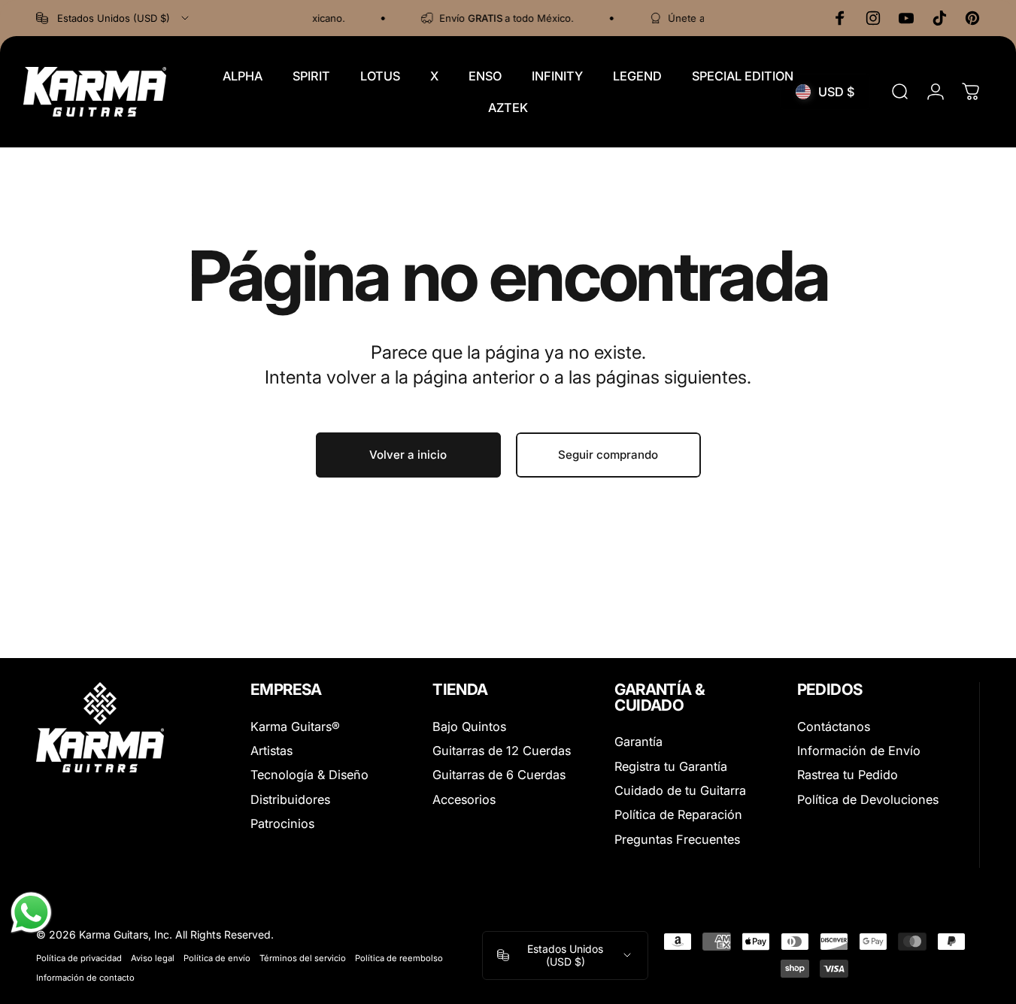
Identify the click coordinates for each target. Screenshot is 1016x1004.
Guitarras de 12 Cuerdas (501, 750)
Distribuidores (290, 799)
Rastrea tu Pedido (847, 774)
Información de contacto (85, 977)
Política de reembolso (399, 958)
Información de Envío (858, 750)
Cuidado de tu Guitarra (680, 790)
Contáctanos (833, 726)
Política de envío (216, 958)
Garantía (638, 741)
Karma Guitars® (295, 726)
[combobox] (113, 18)
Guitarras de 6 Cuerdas (499, 774)
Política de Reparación (678, 814)
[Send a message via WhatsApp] (31, 912)
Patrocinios (282, 823)
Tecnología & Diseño (309, 774)
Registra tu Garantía (670, 766)
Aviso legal (152, 958)
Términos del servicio (302, 958)
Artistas (271, 750)
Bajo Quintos (469, 726)
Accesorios (464, 799)
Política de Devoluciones (868, 799)
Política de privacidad (79, 958)
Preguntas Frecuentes (677, 839)
